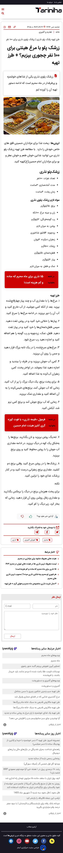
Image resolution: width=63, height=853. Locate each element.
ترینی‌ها (10, 835)
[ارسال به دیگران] (9, 27)
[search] (3, 14)
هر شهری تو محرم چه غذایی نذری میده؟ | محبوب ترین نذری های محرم (31, 576)
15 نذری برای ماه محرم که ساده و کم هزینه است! (25, 279)
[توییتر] (57, 532)
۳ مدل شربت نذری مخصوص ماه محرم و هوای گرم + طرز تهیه (30, 584)
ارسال (12, 636)
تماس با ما (58, 2)
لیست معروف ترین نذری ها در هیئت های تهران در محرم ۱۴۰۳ (30, 564)
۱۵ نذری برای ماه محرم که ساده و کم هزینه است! (36, 569)
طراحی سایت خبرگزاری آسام (28, 847)
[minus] (22, 516)
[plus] (30, 516)
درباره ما (50, 2)
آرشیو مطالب (31, 827)
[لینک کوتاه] (14, 27)
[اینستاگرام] (19, 841)
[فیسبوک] (47, 532)
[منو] (3, 10)
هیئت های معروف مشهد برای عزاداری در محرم (37, 559)
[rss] (52, 841)
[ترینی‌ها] (48, 10)
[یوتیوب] (27, 841)
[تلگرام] (37, 532)
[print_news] (5, 27)
